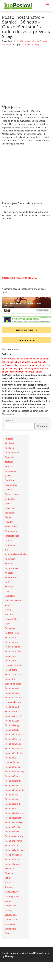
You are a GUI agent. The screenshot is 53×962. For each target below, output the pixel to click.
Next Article (26, 340)
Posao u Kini (11, 808)
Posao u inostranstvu (15, 790)
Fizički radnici (11, 526)
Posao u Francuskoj (14, 771)
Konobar (9, 572)
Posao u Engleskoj (14, 753)
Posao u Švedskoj (13, 854)
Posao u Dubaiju (13, 743)
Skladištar (9, 868)
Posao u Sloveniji (13, 840)
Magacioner (10, 595)
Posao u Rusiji (12, 831)
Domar (8, 503)
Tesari (8, 882)
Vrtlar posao (10, 928)
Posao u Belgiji (12, 725)
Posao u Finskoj (12, 766)
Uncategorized (12, 896)
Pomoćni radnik (12, 646)
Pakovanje (10, 628)
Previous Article (26, 330)
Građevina (10, 545)
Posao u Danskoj (13, 739)
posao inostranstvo (14, 665)
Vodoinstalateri (12, 919)
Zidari (7, 933)
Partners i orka (12, 632)
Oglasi (8, 623)
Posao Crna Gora (13, 651)
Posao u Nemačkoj (14, 817)
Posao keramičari (13, 674)
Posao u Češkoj (12, 729)
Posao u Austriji (12, 720)
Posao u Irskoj (11, 794)
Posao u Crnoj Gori (14, 734)
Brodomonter (11, 471)
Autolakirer (10, 443)
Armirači (9, 438)
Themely (9, 956)
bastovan (9, 461)
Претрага (9, 420)
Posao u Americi (13, 716)
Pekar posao (11, 637)
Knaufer (8, 563)
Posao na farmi (12, 692)
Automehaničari (12, 452)
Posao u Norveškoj (14, 822)
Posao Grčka (11, 660)
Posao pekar (11, 711)
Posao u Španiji (12, 845)
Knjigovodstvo (11, 568)
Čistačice (9, 480)
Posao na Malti (12, 706)
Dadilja (8, 489)
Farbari (8, 517)
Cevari (8, 475)
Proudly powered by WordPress (17, 953)
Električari (9, 512)
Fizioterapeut (11, 531)
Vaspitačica (10, 905)
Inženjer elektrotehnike (16, 554)
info (6, 549)
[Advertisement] (26, 76)
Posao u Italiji (11, 799)
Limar (7, 591)
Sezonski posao (12, 863)
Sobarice (9, 873)
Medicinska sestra (13, 600)
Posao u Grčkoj (12, 776)
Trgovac (9, 887)
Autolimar (9, 447)
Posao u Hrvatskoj (13, 785)
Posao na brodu (12, 688)
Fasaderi (9, 521)
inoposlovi (32, 41)
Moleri (8, 609)
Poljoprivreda (11, 642)
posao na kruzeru (13, 702)
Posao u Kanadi (12, 803)
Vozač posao (11, 924)
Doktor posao (11, 494)
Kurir (7, 582)
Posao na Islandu (13, 697)
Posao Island (11, 669)
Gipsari (8, 540)
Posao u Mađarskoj (14, 813)
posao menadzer (13, 683)
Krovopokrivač (12, 577)
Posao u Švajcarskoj (15, 850)
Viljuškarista (11, 914)
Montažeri (9, 614)
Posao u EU (10, 757)
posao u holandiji (31, 44)
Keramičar (10, 558)
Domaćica (10, 498)
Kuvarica (9, 586)
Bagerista (9, 457)
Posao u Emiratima (14, 748)
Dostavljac (10, 508)
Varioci (8, 900)
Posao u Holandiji (13, 780)
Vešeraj (8, 910)
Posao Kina (10, 679)
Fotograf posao (12, 535)
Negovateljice (11, 618)
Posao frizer (10, 655)
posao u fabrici (12, 762)
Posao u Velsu (12, 859)
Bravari (8, 466)
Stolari (8, 877)
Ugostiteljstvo (11, 891)
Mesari (8, 605)
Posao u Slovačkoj (14, 836)
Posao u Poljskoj (13, 826)
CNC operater (11, 484)
